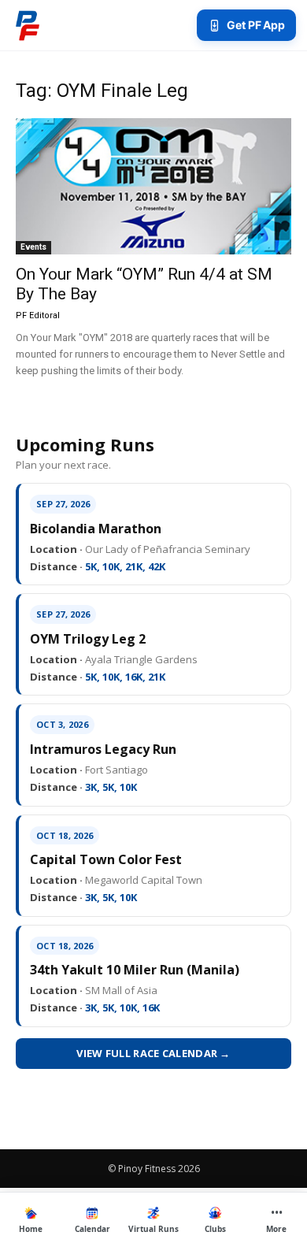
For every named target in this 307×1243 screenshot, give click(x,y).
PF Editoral (38, 315)
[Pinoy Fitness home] (27, 25)
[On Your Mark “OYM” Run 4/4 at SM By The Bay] (153, 186)
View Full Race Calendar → (153, 1053)
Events (33, 247)
